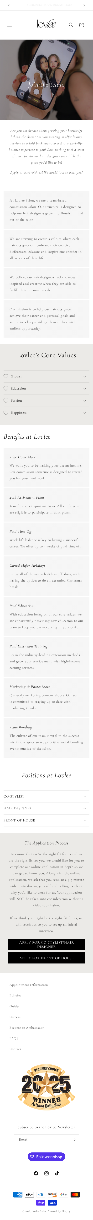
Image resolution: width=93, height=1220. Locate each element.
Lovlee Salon (39, 1211)
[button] (9, 25)
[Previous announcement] (9, 5)
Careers (15, 1017)
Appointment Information (29, 985)
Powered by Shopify (59, 1211)
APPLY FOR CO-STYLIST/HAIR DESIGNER (46, 944)
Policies (15, 995)
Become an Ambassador (27, 1028)
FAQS (14, 1038)
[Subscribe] (73, 1139)
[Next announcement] (84, 5)
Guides (15, 1006)
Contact (15, 1049)
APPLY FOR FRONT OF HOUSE (46, 958)
